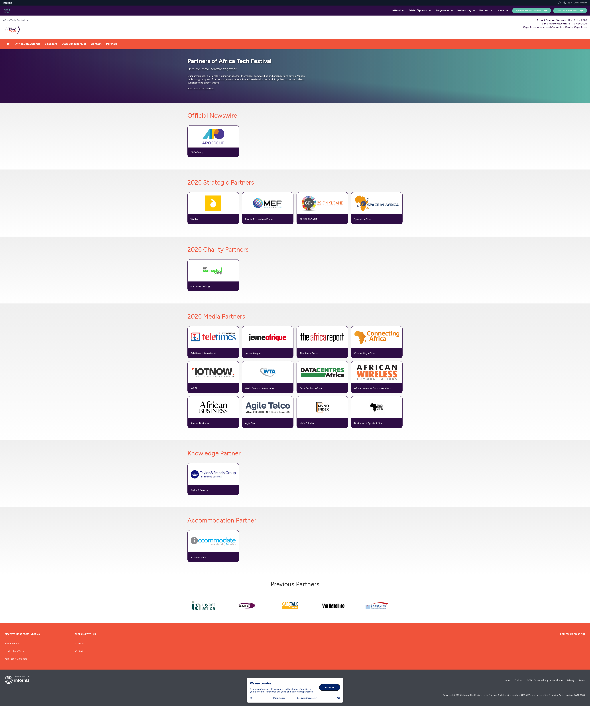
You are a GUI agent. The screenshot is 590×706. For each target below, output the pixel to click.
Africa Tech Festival (14, 20)
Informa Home (12, 643)
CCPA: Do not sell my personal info (544, 680)
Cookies (518, 680)
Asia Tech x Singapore (16, 658)
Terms (582, 680)
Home (507, 680)
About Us (80, 643)
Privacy (570, 680)
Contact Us (80, 651)
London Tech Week (14, 651)
